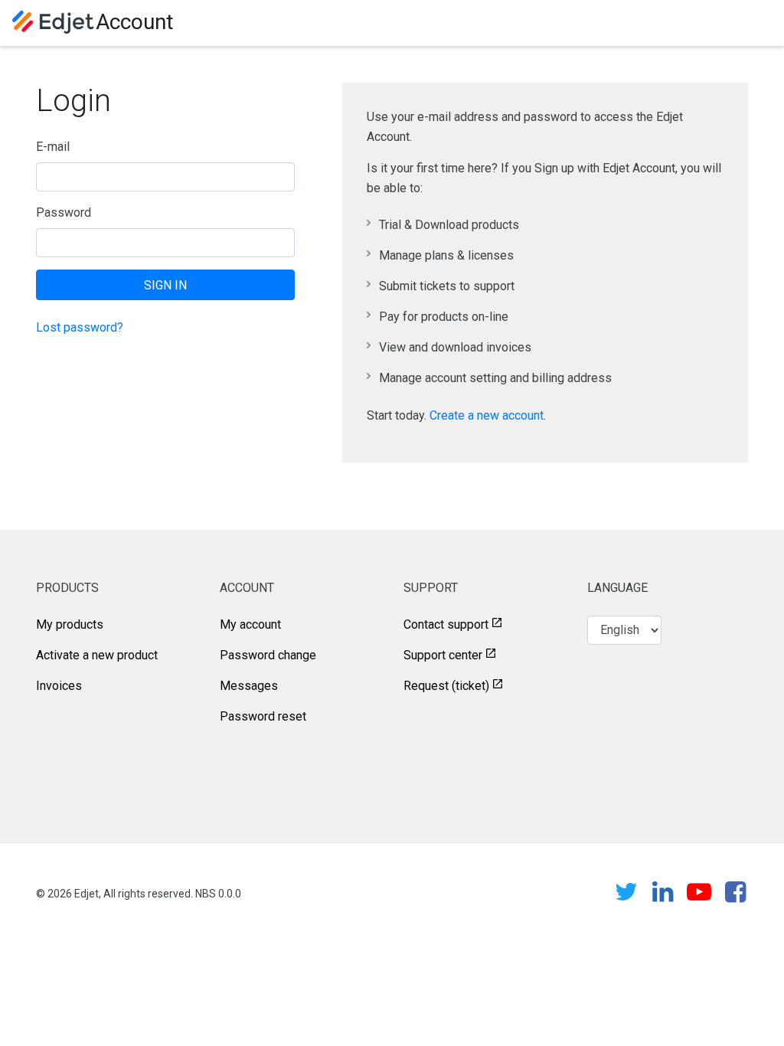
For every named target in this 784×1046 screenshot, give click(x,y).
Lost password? (79, 327)
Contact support (445, 624)
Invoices (59, 685)
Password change (268, 655)
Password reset (263, 716)
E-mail (53, 146)
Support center (442, 655)
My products (69, 624)
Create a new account (487, 415)
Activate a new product (97, 655)
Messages (249, 685)
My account (250, 624)
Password (63, 212)
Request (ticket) (446, 685)
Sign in (165, 285)
